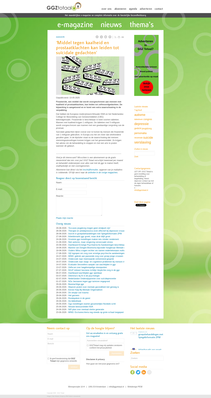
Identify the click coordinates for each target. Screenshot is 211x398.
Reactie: (60, 196)
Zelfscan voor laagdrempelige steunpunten (87, 267)
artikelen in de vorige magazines (103, 172)
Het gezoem (73, 295)
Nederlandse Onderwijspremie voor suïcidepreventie (92, 278)
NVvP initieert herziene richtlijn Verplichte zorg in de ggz (94, 270)
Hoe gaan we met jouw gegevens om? (102, 364)
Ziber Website (55, 396)
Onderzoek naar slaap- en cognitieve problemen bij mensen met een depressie (104, 262)
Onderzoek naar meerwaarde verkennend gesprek (91, 259)
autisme (139, 115)
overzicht (60, 37)
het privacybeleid (104, 348)
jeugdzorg (147, 128)
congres (147, 119)
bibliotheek (138, 119)
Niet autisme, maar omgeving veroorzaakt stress (90, 242)
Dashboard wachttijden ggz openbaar (85, 273)
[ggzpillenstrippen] (90, 75)
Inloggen (49, 396)
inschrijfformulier (90, 170)
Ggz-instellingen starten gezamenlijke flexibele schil (92, 304)
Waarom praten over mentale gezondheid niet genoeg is (93, 287)
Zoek (136, 156)
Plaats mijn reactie (64, 218)
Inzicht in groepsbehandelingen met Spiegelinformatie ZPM (95, 234)
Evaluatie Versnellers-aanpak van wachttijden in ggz (92, 264)
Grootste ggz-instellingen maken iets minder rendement (93, 239)
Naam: (59, 182)
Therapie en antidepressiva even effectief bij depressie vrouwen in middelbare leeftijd (107, 231)
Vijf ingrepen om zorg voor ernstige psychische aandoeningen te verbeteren (102, 253)
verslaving (142, 142)
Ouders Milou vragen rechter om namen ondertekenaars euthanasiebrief (101, 250)
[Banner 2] (146, 65)
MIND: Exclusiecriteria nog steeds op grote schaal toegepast (96, 312)
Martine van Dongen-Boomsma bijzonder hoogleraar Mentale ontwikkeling (101, 248)
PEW (140, 387)
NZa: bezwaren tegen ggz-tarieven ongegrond (89, 281)
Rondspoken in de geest (79, 298)
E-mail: (59, 189)
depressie (141, 124)
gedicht (137, 128)
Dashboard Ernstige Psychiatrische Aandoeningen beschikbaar (97, 245)
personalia (140, 133)
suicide (148, 137)
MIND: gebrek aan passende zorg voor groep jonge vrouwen (95, 256)
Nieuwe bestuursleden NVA (80, 306)
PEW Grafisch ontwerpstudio (73, 396)
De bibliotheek (74, 301)
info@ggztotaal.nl (141, 190)
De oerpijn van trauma (78, 292)
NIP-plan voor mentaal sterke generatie (86, 309)
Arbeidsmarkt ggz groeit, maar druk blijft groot (89, 236)
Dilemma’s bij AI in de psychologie (84, 276)
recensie (138, 137)
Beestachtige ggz (76, 284)
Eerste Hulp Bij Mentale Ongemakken (85, 290)
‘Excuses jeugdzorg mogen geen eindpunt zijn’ (89, 228)
